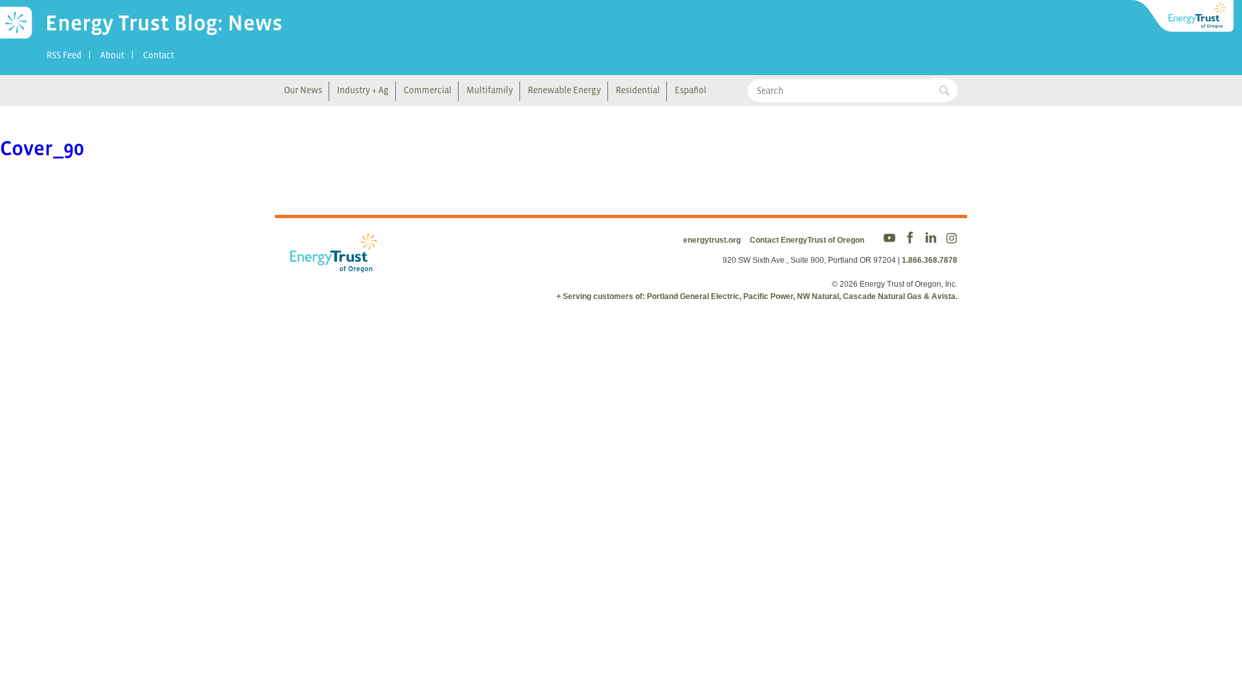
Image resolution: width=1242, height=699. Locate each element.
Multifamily (489, 90)
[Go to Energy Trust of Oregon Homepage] (1184, 16)
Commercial (428, 90)
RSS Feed (64, 55)
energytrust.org (712, 240)
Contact (158, 55)
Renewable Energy (564, 90)
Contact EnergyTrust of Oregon (807, 240)
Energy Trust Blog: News (164, 22)
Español (690, 90)
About (112, 55)
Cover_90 (42, 148)
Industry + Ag (363, 90)
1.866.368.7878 (929, 260)
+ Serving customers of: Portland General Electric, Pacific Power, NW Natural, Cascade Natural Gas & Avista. (756, 296)
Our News (303, 90)
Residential (638, 90)
